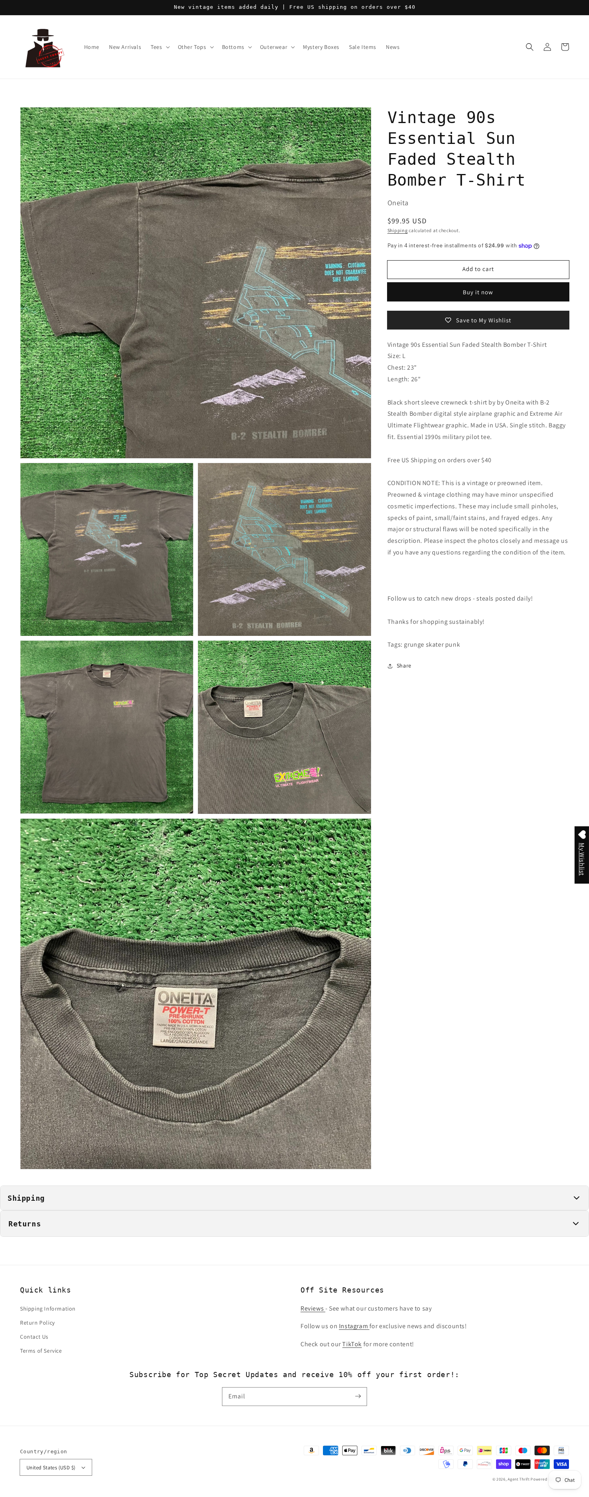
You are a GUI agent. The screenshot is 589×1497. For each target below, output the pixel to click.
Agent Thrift (518, 1479)
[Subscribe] (358, 1396)
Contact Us (34, 1336)
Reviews (313, 1308)
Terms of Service (41, 1350)
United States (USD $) (50, 1467)
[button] (530, 47)
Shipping (397, 230)
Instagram (354, 1326)
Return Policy (37, 1322)
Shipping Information (48, 1308)
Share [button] (404, 665)
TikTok (352, 1344)
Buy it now (478, 292)
